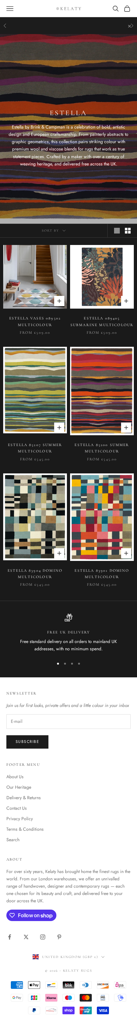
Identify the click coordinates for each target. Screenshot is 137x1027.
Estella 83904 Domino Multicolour (35, 573)
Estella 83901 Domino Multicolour (102, 573)
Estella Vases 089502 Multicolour (35, 321)
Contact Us (16, 808)
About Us (15, 776)
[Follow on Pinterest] (59, 937)
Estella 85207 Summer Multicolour (35, 448)
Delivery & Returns (23, 797)
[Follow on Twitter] (26, 937)
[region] (68, 633)
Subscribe (27, 741)
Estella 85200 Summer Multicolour (102, 448)
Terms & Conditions (25, 829)
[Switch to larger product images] (117, 230)
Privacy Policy (19, 818)
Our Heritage (18, 787)
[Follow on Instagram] (43, 937)
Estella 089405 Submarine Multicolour (101, 321)
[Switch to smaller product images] (128, 230)
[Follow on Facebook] (9, 937)
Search (12, 839)
